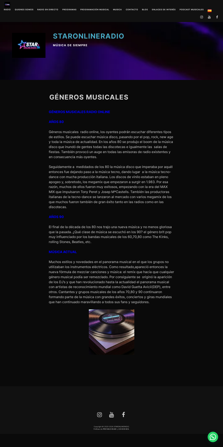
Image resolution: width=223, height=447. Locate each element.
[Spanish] (209, 11)
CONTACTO (132, 10)
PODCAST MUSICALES (192, 10)
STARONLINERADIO (88, 36)
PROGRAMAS (69, 10)
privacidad (110, 429)
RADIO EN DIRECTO (47, 10)
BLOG (145, 10)
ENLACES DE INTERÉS (164, 10)
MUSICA (117, 10)
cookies (124, 429)
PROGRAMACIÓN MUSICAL (94, 10)
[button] (213, 437)
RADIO (7, 10)
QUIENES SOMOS (24, 10)
